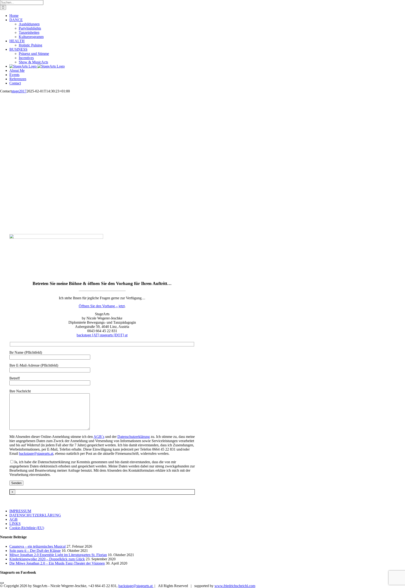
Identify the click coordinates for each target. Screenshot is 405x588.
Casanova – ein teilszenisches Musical (37, 546)
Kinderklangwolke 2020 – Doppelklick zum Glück (47, 559)
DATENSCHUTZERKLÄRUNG (35, 515)
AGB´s (99, 437)
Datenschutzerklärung (133, 437)
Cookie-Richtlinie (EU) (26, 528)
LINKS (15, 524)
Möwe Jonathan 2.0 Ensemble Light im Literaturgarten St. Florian (58, 555)
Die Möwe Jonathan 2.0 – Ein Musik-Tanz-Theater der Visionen (57, 563)
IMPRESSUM (20, 511)
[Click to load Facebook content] (2, 583)
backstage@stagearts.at (36, 453)
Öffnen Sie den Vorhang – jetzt (102, 306)
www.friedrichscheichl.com (234, 586)
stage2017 (18, 91)
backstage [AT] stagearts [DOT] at (102, 335)
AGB (13, 519)
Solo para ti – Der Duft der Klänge (35, 551)
